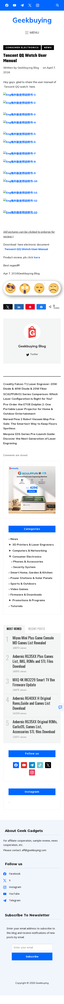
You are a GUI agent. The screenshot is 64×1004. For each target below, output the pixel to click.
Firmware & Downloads (26, 594)
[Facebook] (7, 5)
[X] (30, 5)
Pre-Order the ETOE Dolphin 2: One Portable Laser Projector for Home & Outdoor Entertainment (28, 409)
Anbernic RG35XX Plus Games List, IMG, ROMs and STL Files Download (33, 661)
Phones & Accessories (28, 561)
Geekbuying (32, 20)
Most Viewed (14, 629)
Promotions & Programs (28, 600)
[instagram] (37, 5)
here (37, 257)
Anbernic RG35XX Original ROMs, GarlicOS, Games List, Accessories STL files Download (35, 726)
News (48, 47)
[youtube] (14, 5)
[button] (32, 32)
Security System (24, 567)
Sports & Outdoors (23, 583)
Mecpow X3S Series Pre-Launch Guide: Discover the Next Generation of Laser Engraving (29, 438)
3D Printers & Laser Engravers (33, 544)
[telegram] (32, 764)
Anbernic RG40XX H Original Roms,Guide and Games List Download (32, 703)
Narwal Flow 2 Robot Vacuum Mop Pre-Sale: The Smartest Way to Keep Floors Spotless (30, 423)
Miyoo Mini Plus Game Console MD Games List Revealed (33, 640)
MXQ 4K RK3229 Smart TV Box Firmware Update (34, 682)
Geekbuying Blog (28, 67)
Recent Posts (36, 629)
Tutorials (16, 606)
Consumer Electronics (22, 47)
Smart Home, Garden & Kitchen (31, 572)
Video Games (19, 589)
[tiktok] (40, 764)
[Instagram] (22, 5)
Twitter (34, 354)
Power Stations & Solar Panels (31, 578)
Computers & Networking (29, 550)
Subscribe (32, 956)
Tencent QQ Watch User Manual (26, 249)
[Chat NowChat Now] (60, 707)
